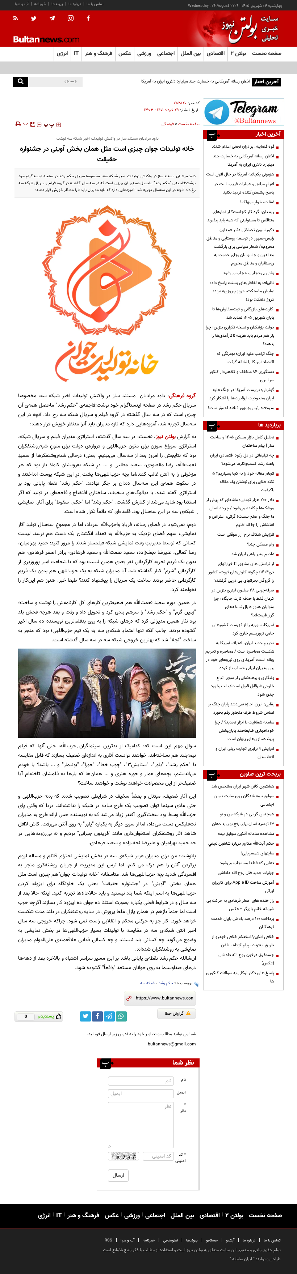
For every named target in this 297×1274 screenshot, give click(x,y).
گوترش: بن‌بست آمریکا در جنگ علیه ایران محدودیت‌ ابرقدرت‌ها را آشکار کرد (241, 394)
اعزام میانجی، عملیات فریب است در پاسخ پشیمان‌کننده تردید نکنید (244, 188)
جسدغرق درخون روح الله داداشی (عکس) (246, 959)
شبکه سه (147, 983)
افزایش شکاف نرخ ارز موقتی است (245, 534)
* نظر (183, 1108)
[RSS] (17, 19)
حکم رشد (166, 983)
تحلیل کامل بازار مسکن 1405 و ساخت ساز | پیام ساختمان (242, 441)
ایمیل (181, 1093)
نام (183, 1080)
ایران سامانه (242, 1259)
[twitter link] (85, 1016)
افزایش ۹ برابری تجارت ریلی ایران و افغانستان (245, 753)
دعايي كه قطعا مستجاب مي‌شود (247, 863)
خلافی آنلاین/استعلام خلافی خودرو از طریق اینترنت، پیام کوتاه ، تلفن (243, 941)
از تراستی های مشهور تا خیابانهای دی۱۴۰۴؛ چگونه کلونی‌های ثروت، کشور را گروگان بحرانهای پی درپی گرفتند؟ (241, 572)
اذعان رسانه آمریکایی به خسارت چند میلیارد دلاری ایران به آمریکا (243, 160)
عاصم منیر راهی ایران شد (252, 554)
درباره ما (74, 4)
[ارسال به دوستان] (25, 124)
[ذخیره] (32, 124)
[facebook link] (97, 1016)
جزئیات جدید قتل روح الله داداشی (246, 873)
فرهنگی (168, 124)
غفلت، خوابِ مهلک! (257, 202)
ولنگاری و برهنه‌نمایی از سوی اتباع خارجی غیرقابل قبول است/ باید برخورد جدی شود (242, 686)
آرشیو (230, 1240)
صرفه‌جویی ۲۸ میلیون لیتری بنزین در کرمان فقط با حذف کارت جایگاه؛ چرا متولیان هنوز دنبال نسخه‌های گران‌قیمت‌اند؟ (243, 603)
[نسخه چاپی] (17, 124)
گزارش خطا (174, 1013)
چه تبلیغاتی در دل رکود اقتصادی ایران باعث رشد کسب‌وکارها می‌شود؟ (242, 459)
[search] (20, 82)
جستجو (212, 1240)
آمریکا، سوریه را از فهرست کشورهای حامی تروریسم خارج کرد (243, 629)
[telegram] (52, 18)
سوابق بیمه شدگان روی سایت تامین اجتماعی (244, 800)
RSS (108, 1240)
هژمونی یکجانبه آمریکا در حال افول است (240, 174)
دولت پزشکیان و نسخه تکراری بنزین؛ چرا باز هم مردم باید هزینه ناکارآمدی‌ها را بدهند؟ (240, 335)
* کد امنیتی (181, 1158)
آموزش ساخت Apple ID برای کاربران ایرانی (243, 886)
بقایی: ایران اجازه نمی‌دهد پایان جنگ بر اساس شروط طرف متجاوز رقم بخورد (241, 708)
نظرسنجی (170, 1240)
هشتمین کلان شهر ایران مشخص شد (243, 786)
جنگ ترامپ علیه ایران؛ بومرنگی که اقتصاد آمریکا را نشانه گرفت (245, 358)
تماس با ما (95, 4)
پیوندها (57, 4)
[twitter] (33, 19)
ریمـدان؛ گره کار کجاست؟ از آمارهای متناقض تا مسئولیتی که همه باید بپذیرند (240, 216)
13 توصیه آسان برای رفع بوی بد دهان (243, 824)
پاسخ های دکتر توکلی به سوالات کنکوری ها (240, 977)
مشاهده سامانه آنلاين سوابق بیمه (246, 834)
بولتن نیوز (166, 437)
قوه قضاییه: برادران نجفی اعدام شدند (243, 146)
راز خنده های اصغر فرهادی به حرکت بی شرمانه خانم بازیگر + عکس (240, 904)
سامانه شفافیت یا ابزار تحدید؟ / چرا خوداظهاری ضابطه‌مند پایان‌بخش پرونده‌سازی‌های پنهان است (244, 730)
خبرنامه (40, 4)
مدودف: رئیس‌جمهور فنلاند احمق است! (241, 408)
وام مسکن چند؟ (260, 544)
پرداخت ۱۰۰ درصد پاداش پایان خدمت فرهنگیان (242, 923)
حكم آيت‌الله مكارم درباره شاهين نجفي (241, 843)
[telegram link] (109, 1016)
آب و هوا (22, 4)
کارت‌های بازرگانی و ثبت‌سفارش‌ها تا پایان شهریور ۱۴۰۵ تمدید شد (243, 313)
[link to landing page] (248, 29)
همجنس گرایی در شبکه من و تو (247, 814)
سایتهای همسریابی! (257, 853)
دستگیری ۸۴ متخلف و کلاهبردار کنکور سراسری (241, 376)
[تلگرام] (243, 112)
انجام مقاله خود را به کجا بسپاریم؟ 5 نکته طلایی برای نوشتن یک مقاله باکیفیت (243, 481)
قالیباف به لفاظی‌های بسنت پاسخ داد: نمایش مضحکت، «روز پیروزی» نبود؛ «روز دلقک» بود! (242, 291)
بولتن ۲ (238, 54)
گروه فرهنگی (182, 396)
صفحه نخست (266, 54)
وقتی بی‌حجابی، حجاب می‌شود (248, 273)
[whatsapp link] (121, 1016)
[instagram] (70, 19)
